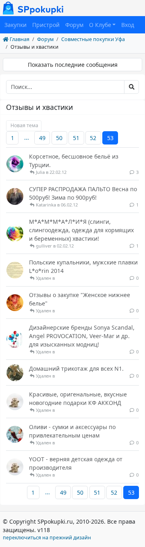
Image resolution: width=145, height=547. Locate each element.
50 (59, 138)
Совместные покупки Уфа (93, 39)
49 (42, 138)
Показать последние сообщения (73, 64)
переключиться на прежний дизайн (47, 537)
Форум (74, 25)
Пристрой (46, 25)
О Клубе (100, 25)
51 (76, 138)
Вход (127, 25)
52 (93, 138)
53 (110, 138)
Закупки (15, 25)
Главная (18, 39)
